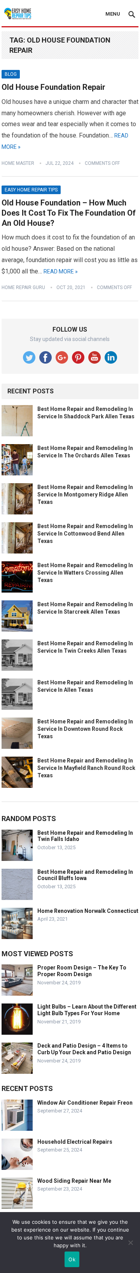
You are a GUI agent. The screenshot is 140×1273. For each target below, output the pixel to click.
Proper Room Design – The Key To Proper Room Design (81, 970)
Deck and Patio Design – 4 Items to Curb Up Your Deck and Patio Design (84, 1049)
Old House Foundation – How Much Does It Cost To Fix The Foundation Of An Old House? (69, 212)
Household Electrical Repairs (74, 1142)
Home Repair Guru (23, 287)
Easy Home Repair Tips (31, 190)
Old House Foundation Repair (53, 87)
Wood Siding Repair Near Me (74, 1181)
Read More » (61, 271)
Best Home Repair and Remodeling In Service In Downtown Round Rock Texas (85, 728)
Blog (11, 74)
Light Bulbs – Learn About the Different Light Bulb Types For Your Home (86, 1009)
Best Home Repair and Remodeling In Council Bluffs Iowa (85, 875)
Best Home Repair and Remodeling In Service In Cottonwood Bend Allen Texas (85, 533)
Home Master (18, 163)
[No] (130, 1242)
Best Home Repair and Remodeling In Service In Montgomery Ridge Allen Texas (85, 494)
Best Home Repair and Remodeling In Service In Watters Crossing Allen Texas (85, 572)
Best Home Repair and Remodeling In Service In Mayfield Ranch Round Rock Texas (86, 767)
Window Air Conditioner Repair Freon (85, 1103)
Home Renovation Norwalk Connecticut (87, 911)
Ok (71, 1259)
